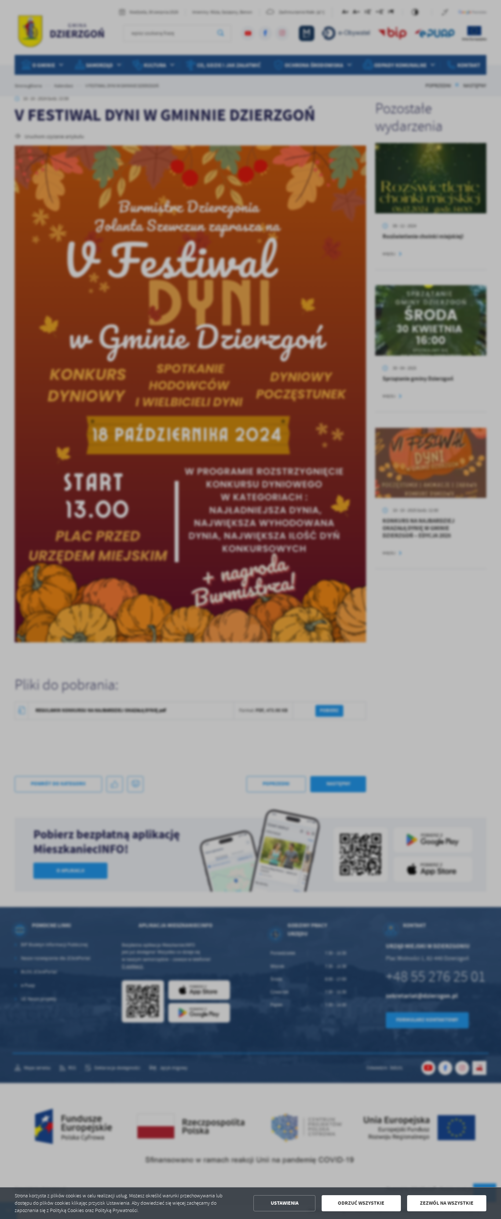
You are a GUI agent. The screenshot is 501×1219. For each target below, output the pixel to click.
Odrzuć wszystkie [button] (361, 1203)
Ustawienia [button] (285, 1203)
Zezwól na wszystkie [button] (446, 1203)
